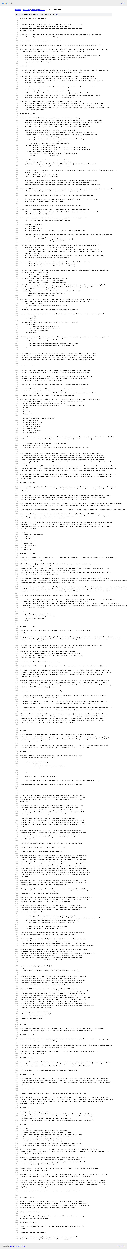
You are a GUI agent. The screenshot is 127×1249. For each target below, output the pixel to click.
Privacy (17, 1246)
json (123, 1246)
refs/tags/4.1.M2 (38, 9)
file (55, 14)
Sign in (123, 3)
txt (118, 1246)
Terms (23, 1246)
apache (18, 9)
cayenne (26, 9)
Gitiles (12, 1246)
